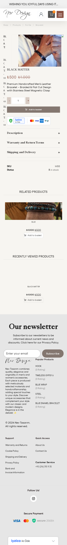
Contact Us (41, 451)
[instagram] (33, 498)
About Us (40, 445)
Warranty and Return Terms (33, 142)
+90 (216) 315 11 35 (43, 466)
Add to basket (35, 109)
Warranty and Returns (16, 445)
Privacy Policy (12, 462)
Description (33, 133)
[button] (60, 14)
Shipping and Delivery (33, 152)
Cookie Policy (12, 451)
